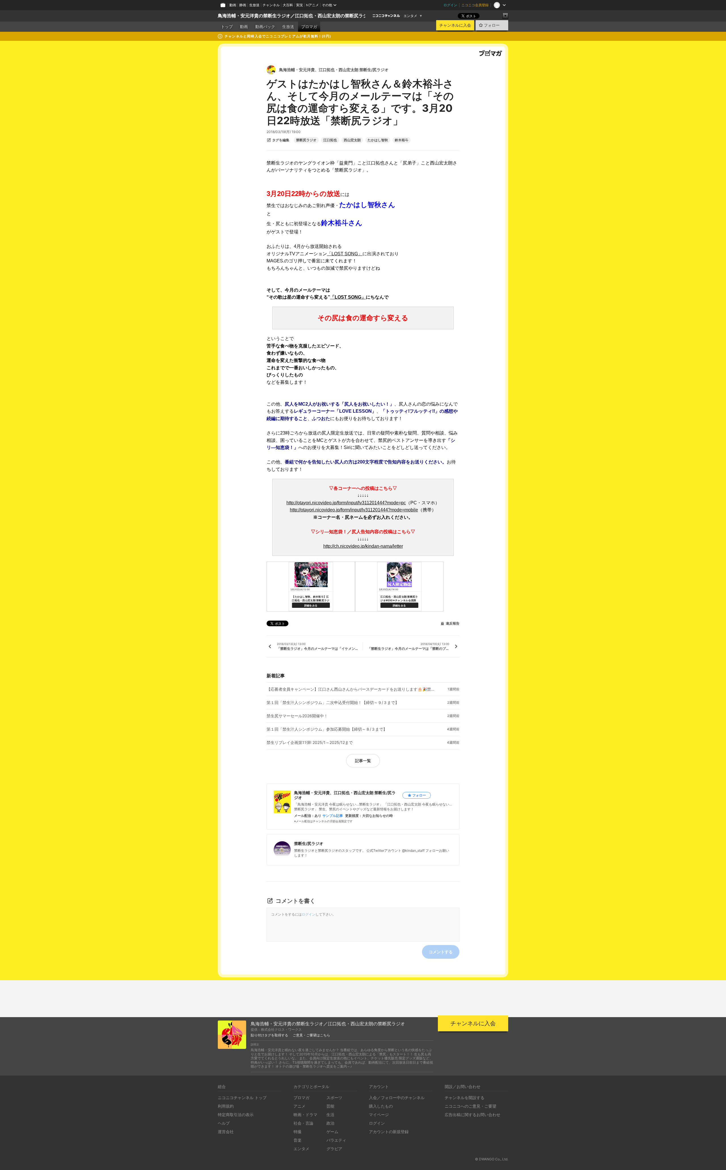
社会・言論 (303, 1123)
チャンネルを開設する (464, 1097)
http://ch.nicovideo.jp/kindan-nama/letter (363, 546)
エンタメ (410, 16)
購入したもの (381, 1106)
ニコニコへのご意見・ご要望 (470, 1106)
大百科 (288, 5)
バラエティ (336, 1140)
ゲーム (332, 1131)
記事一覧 (363, 760)
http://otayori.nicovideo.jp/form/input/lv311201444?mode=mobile (354, 509)
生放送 (254, 5)
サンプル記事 (332, 815)
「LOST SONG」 (344, 253)
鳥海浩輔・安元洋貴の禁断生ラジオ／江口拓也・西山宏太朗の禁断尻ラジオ (295, 15)
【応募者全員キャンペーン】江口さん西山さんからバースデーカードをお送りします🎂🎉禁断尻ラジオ (352, 689)
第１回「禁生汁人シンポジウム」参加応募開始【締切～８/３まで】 (327, 729)
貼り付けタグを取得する (269, 1035)
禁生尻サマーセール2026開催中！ (297, 716)
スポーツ (334, 1097)
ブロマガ (309, 26)
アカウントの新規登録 (389, 1131)
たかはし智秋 (378, 140)
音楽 (297, 1140)
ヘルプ (224, 1123)
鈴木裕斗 (401, 140)
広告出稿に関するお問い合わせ (472, 1114)
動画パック (265, 26)
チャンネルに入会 (455, 25)
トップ (227, 26)
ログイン (450, 5)
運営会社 (226, 1131)
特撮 (297, 1131)
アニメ (299, 1106)
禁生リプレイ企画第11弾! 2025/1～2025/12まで (310, 743)
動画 (232, 5)
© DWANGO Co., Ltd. (491, 1159)
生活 (330, 1114)
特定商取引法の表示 (236, 1114)
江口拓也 (330, 140)
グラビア (334, 1148)
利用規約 (226, 1106)
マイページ (379, 1114)
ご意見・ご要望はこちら (311, 1035)
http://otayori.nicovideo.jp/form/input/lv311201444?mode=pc (346, 502)
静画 (242, 5)
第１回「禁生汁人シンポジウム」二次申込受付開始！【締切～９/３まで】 (333, 703)
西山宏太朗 (352, 140)
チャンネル (271, 5)
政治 (330, 1123)
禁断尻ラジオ (306, 140)
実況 (299, 5)
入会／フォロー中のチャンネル (397, 1097)
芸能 (330, 1106)
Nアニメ (312, 5)
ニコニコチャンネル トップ (242, 1097)
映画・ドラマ (305, 1114)
